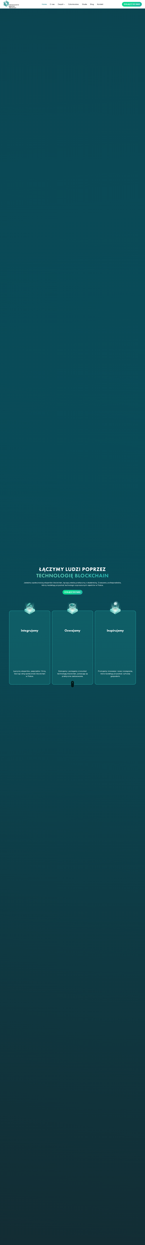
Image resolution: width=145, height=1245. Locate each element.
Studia (84, 4)
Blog (92, 4)
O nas (52, 4)
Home (44, 4)
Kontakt (100, 4)
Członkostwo (73, 4)
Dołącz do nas (132, 4)
